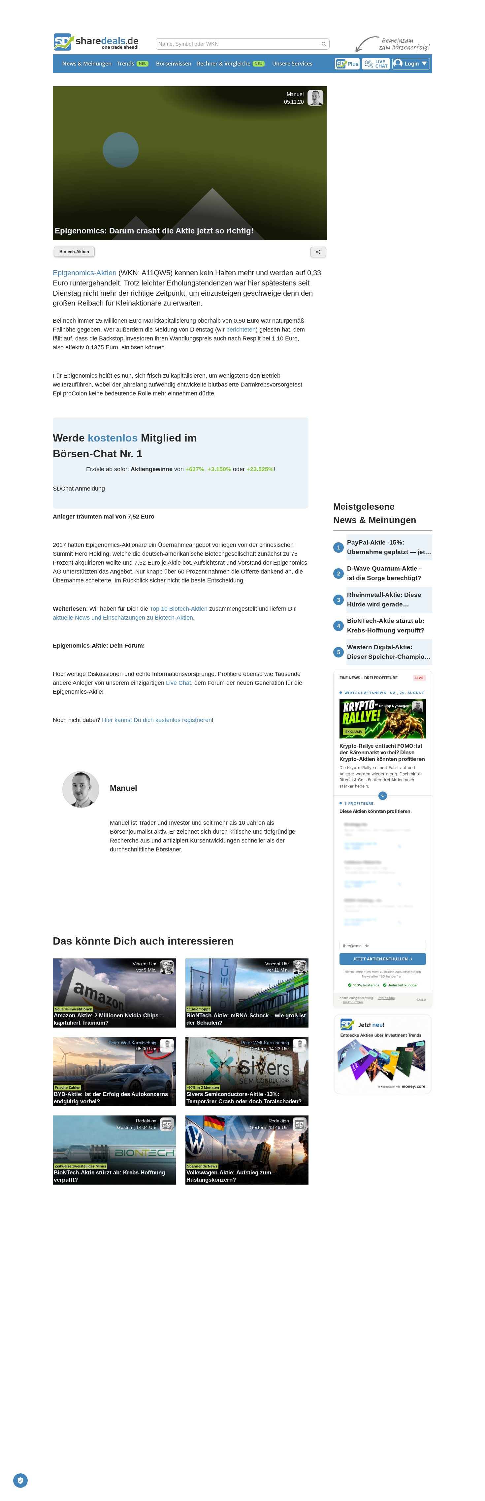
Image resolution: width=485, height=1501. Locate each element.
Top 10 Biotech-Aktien (179, 608)
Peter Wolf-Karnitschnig (132, 1042)
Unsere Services (292, 63)
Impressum (386, 998)
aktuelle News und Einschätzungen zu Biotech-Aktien (123, 617)
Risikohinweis (353, 1002)
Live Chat (178, 683)
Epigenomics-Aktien (84, 273)
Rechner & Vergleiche (223, 63)
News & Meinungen (87, 63)
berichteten (241, 329)
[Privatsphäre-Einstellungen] (20, 1480)
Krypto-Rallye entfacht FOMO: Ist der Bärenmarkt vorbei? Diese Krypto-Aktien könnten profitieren (382, 752)
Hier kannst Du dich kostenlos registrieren (157, 720)
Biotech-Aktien (74, 251)
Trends (125, 63)
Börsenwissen (173, 63)
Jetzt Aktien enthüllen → (382, 958)
